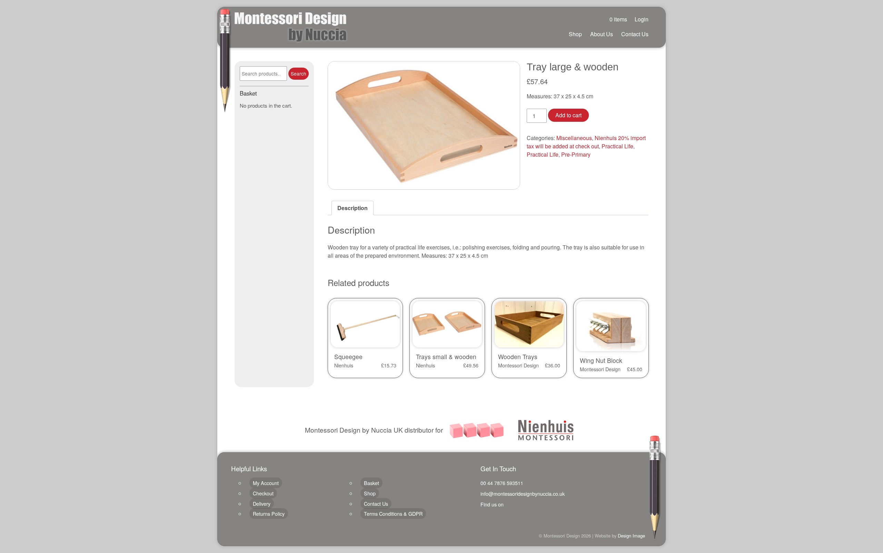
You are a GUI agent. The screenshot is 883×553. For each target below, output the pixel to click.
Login (641, 19)
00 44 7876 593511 (501, 482)
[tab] (352, 208)
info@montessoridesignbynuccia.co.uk (522, 493)
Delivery (261, 503)
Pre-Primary (576, 154)
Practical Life (617, 146)
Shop (575, 34)
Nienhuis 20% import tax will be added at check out (586, 142)
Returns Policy (269, 513)
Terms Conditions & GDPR (393, 513)
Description (352, 208)
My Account (266, 482)
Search (298, 73)
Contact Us (634, 34)
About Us (601, 34)
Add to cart (568, 115)
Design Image (631, 535)
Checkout (263, 493)
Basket (371, 482)
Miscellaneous (574, 138)
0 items (618, 19)
